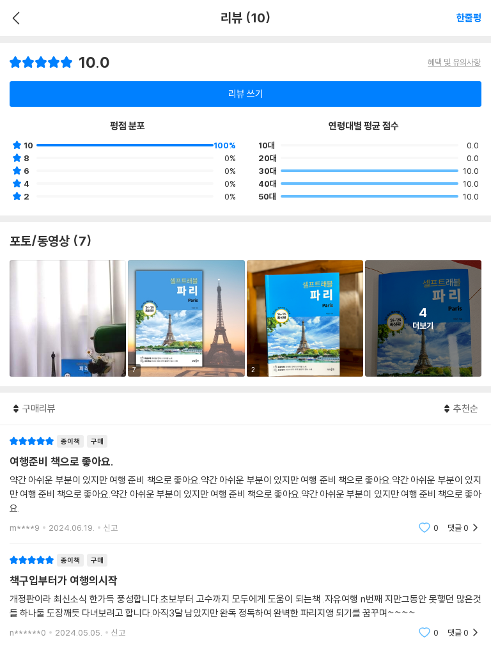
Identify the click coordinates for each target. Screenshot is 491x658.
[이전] (14, 18)
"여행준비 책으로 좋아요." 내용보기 (245, 484)
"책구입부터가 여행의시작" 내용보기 (245, 596)
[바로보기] (68, 318)
